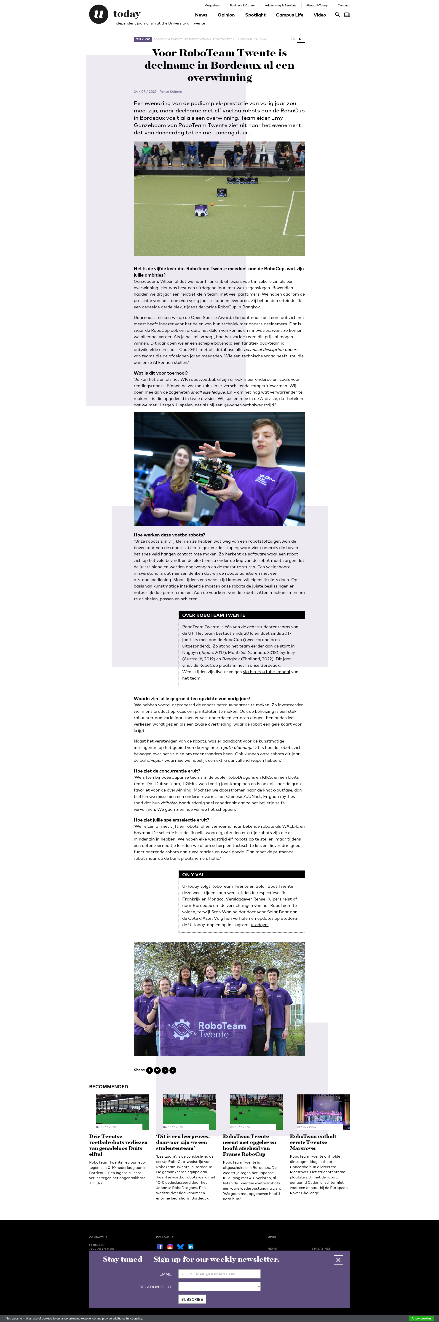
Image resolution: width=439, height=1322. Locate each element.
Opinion (226, 14)
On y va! (143, 39)
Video (320, 14)
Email (165, 1274)
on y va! (260, 39)
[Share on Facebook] (149, 1070)
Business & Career (242, 5)
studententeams (197, 39)
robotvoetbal (224, 39)
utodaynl (260, 924)
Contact (344, 5)
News (201, 14)
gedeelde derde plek (162, 306)
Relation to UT (155, 1287)
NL (301, 39)
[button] (338, 1260)
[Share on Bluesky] (157, 1070)
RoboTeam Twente (168, 39)
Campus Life (289, 14)
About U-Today (317, 5)
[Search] (347, 14)
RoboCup (245, 39)
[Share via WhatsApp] (165, 1070)
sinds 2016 (243, 633)
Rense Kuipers (171, 91)
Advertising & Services (280, 5)
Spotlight (255, 14)
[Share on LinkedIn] (172, 1070)
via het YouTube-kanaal (266, 671)
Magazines (212, 5)
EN (293, 39)
